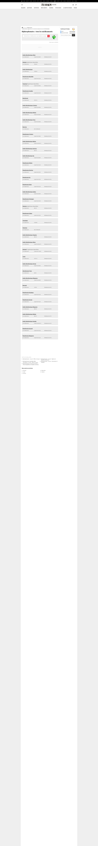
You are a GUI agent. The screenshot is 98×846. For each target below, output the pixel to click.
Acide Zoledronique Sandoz (29, 321)
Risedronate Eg (26, 177)
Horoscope (69, 1)
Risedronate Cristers (28, 134)
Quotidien (29, 7)
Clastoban (25, 220)
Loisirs (64, 1)
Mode (24, 1)
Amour (44, 1)
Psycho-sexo (58, 7)
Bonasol (25, 285)
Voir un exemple (72, 31)
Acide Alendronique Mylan (29, 112)
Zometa (25, 206)
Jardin (41, 1)
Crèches (24, 373)
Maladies (23, 7)
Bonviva (25, 127)
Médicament (29, 27)
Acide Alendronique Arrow (29, 263)
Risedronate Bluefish (28, 76)
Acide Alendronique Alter (29, 55)
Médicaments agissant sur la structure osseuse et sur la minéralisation (35, 28)
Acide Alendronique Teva (29, 120)
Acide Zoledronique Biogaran (30, 307)
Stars (61, 1)
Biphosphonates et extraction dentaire (30, 363)
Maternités (43, 370)
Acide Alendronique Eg (28, 156)
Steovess (25, 227)
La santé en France (67, 7)
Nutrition (36, 7)
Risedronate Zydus (27, 213)
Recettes (34, 1)
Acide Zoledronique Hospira (30, 235)
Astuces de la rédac (64, 32)
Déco (38, 1)
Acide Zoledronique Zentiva (30, 148)
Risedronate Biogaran (28, 335)
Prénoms (24, 370)
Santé (55, 1)
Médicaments (44, 7)
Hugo (73, 1)
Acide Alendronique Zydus (29, 192)
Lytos (24, 256)
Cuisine (30, 1)
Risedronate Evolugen (28, 199)
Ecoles (24, 371)
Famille (51, 1)
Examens (51, 7)
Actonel (25, 249)
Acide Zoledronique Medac (29, 314)
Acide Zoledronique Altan (29, 242)
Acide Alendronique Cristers (30, 105)
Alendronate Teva (27, 271)
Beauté (27, 1)
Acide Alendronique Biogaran (30, 278)
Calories (42, 371)
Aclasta (24, 62)
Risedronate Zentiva (28, 170)
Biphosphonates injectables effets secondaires (29, 362)
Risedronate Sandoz (28, 91)
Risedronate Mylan (27, 163)
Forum (75, 1)
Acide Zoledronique (27, 69)
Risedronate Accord (28, 328)
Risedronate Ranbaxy (28, 292)
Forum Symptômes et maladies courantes (31, 364)
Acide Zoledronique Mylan (29, 141)
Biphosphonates (26, 359)
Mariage (47, 1)
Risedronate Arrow (27, 299)
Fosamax (25, 84)
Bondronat (25, 98)
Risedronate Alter (27, 184)
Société (58, 1)
